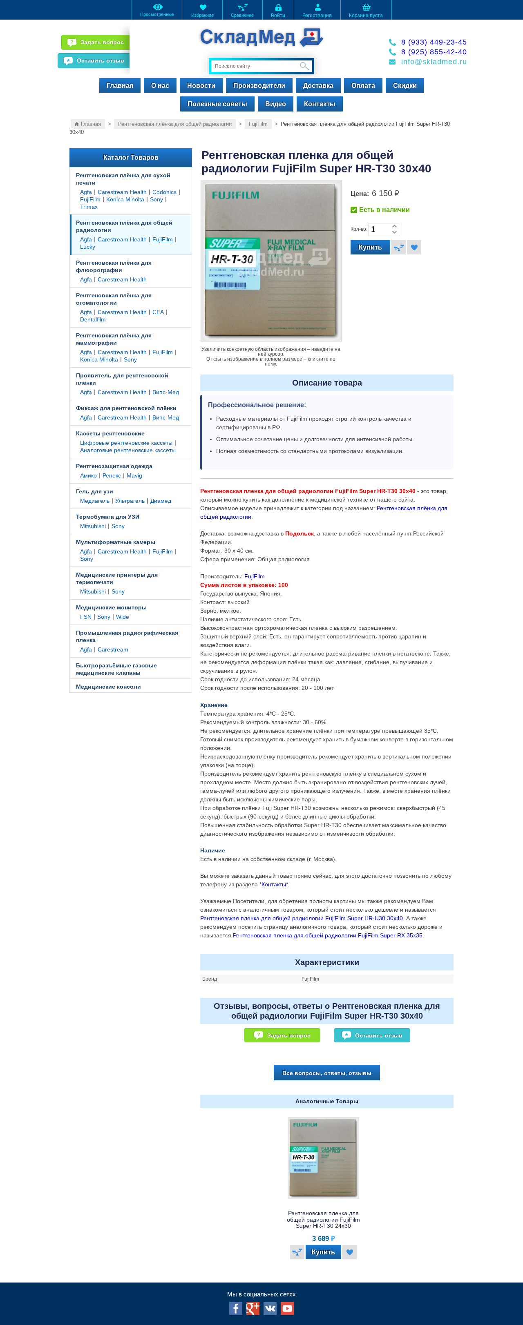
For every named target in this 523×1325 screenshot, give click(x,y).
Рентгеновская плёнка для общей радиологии (175, 124)
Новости (201, 85)
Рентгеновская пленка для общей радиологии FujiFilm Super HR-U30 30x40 (301, 918)
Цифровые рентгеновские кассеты (126, 442)
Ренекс (112, 475)
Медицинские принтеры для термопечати (117, 578)
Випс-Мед (165, 392)
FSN (86, 616)
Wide (122, 616)
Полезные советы (217, 103)
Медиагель (95, 500)
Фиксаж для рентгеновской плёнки (126, 408)
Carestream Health (122, 192)
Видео (275, 103)
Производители (259, 85)
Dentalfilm (93, 319)
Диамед (160, 500)
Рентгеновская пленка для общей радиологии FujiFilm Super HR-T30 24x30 (323, 1219)
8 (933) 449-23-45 (434, 42)
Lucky (87, 246)
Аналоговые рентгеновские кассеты (128, 450)
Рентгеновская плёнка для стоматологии (114, 299)
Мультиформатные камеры (115, 542)
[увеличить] (394, 226)
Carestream (113, 649)
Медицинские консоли (108, 686)
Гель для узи (94, 491)
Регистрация (317, 15)
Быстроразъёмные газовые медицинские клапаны (116, 669)
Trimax (89, 206)
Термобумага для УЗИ (107, 516)
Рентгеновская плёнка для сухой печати (123, 179)
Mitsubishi (93, 526)
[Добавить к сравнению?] (398, 247)
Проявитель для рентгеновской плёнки (122, 379)
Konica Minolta (125, 199)
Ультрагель (130, 500)
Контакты (319, 103)
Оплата (363, 85)
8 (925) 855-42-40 (434, 52)
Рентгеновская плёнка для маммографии (114, 339)
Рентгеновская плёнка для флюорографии (114, 266)
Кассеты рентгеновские (110, 433)
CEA (158, 312)
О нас (160, 85)
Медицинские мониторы (111, 607)
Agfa (86, 192)
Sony (156, 199)
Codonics (164, 192)
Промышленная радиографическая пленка (127, 636)
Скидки (405, 85)
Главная (120, 85)
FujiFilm (258, 124)
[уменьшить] (394, 233)
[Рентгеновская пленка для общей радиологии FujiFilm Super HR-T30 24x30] (323, 1158)
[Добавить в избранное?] (414, 247)
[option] (327, 1190)
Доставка (318, 85)
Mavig (134, 475)
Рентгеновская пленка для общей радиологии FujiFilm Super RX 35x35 (327, 935)
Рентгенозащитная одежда (114, 466)
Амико (88, 475)
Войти (278, 15)
